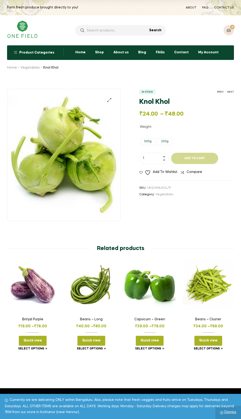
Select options (31, 348)
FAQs (160, 52)
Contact (181, 52)
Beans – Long (91, 319)
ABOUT (191, 7)
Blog (142, 52)
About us (121, 52)
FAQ (205, 7)
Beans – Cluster (208, 319)
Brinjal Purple (32, 319)
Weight (146, 127)
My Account (208, 52)
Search (155, 30)
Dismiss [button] (230, 412)
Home (80, 52)
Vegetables (30, 67)
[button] (109, 100)
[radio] (147, 141)
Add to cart (194, 158)
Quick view (33, 340)
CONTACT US (224, 7)
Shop (99, 52)
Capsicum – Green (149, 319)
